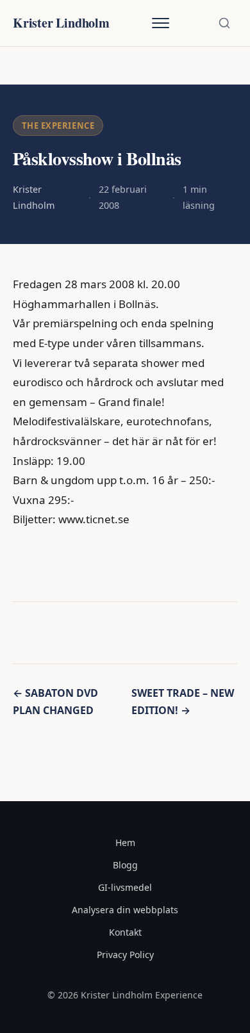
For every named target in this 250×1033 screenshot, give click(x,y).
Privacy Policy (125, 954)
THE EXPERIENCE (58, 125)
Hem (125, 842)
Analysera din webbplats (125, 910)
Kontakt (125, 932)
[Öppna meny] (160, 23)
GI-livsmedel (125, 887)
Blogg (125, 865)
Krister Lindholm (61, 22)
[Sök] (224, 23)
